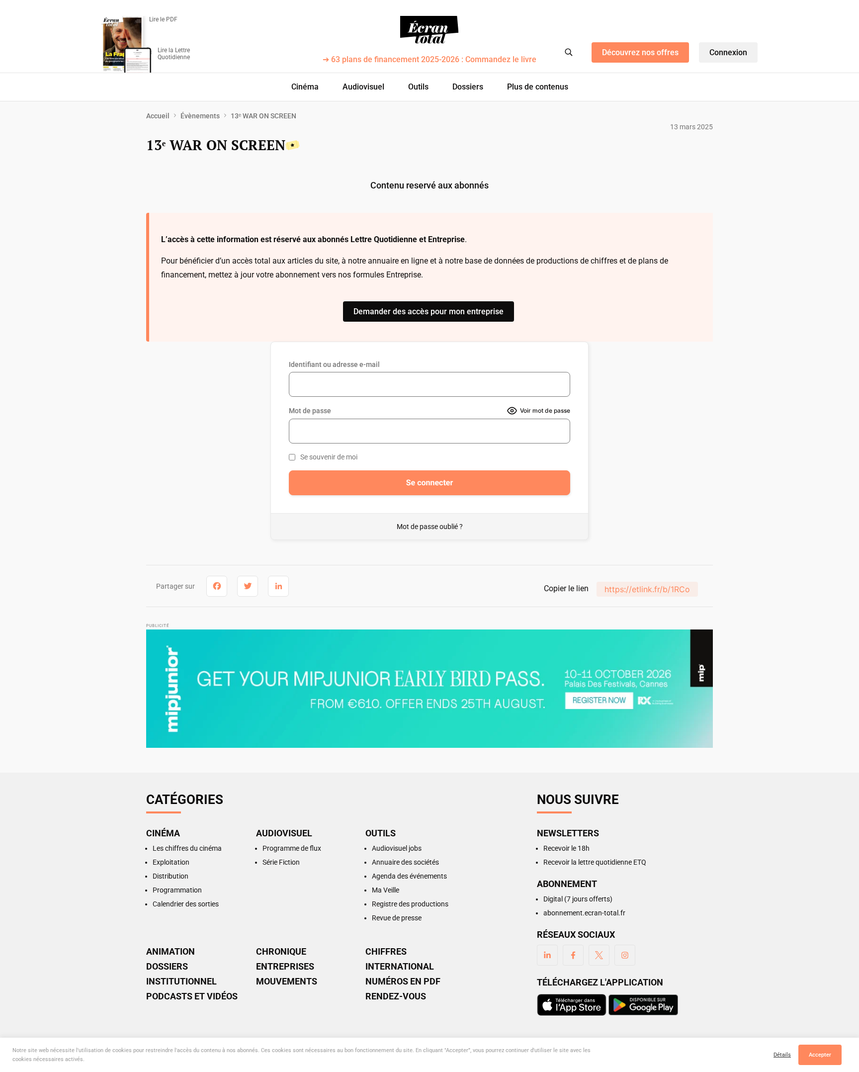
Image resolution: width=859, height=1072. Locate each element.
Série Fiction (281, 862)
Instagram (624, 955)
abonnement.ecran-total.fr (584, 913)
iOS (571, 1004)
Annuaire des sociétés (405, 862)
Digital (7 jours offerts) (577, 899)
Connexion (728, 52)
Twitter (599, 955)
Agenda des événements (409, 876)
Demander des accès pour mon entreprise (428, 311)
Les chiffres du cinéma (187, 848)
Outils (418, 86)
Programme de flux (291, 848)
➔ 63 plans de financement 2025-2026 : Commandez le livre (429, 60)
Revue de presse (397, 918)
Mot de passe (310, 411)
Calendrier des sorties (186, 904)
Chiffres (386, 952)
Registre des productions (410, 904)
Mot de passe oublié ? (430, 527)
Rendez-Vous (395, 996)
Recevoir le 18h (566, 848)
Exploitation (171, 862)
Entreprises (285, 967)
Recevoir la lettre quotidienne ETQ (594, 862)
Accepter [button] (820, 1055)
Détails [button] (782, 1055)
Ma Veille (385, 890)
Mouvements (286, 981)
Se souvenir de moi (328, 457)
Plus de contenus (537, 86)
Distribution (170, 876)
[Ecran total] (429, 30)
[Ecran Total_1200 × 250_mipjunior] (429, 688)
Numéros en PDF (402, 981)
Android (643, 1004)
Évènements (200, 116)
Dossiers (467, 86)
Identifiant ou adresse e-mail (334, 364)
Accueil (158, 116)
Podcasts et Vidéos (192, 996)
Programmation (177, 890)
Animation (170, 952)
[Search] (569, 52)
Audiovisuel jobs (397, 848)
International (399, 967)
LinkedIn (547, 955)
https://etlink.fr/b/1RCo (647, 589)
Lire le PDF (163, 19)
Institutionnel (181, 981)
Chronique (281, 952)
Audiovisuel (363, 86)
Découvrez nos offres (640, 52)
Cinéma (305, 86)
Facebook (573, 955)
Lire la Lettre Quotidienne (174, 54)
